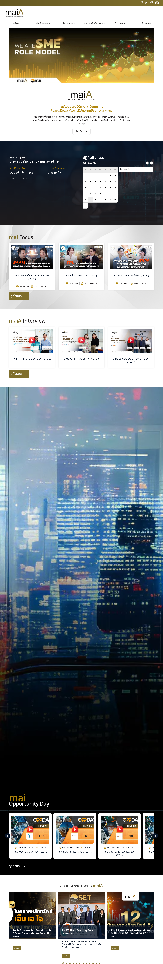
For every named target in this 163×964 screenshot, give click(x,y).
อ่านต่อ (16, 948)
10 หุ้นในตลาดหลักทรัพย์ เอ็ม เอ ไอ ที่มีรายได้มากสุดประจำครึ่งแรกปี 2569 (32, 934)
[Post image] (32, 915)
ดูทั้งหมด (16, 296)
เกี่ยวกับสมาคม (81, 131)
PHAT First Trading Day (77, 930)
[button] (81, 82)
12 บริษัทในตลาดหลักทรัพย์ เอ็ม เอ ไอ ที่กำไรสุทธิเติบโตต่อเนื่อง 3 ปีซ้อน (130, 934)
